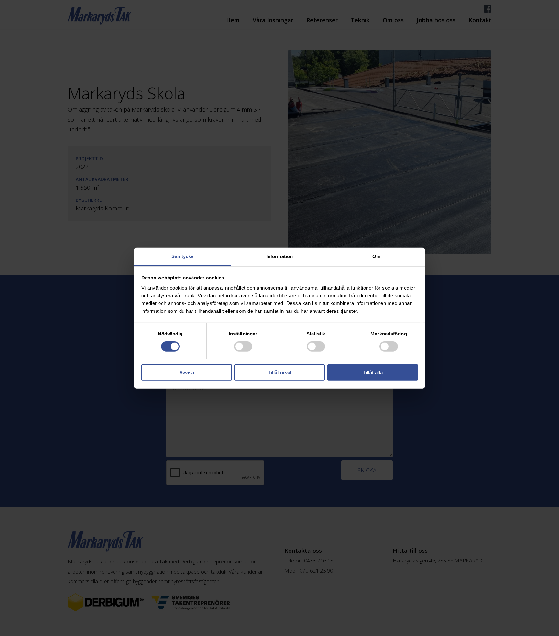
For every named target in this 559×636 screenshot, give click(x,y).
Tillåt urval (279, 372)
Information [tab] (279, 256)
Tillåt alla (373, 372)
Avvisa (186, 372)
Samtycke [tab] (182, 256)
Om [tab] (376, 256)
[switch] (243, 346)
